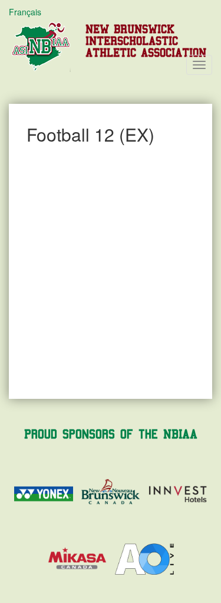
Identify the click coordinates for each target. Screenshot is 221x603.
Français (25, 12)
